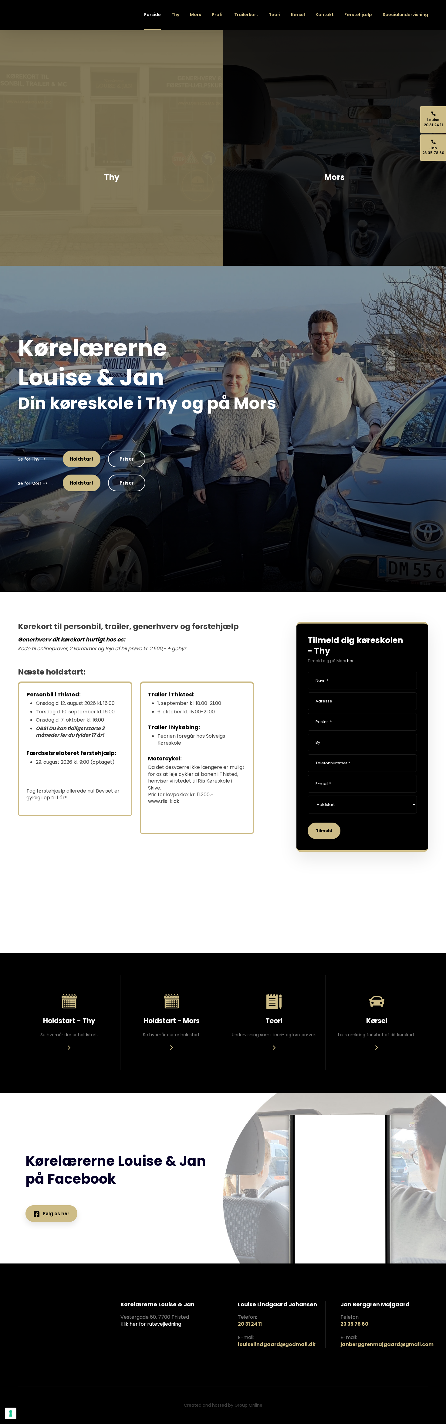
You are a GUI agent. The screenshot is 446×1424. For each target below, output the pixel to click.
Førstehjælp (358, 15)
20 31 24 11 (250, 1324)
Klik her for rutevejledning (150, 1324)
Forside (152, 15)
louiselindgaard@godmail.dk (277, 1344)
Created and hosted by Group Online (223, 1405)
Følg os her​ (54, 1213)
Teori (274, 15)
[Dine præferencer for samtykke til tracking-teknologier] (10, 1413)
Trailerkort (246, 15)
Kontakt (325, 15)
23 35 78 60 (354, 1324)
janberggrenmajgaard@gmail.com (387, 1344)
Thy (175, 15)
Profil (218, 15)
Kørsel (298, 15)
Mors (195, 15)
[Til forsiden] (40, 24)
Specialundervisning (405, 15)
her (350, 661)
